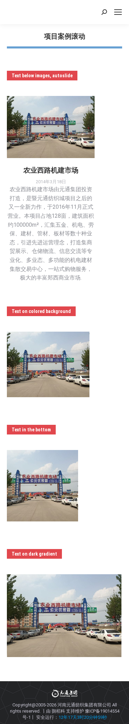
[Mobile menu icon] (118, 12)
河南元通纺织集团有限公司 (84, 704)
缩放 (41, 127)
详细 (60, 127)
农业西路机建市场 (50, 170)
